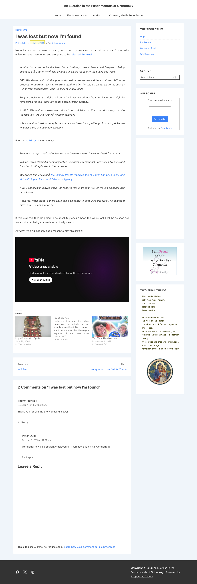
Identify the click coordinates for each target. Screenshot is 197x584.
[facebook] (17, 572)
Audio (96, 15)
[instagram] (33, 572)
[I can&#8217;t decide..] (73, 328)
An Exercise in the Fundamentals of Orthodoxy (98, 6)
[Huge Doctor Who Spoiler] (33, 326)
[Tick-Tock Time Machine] (110, 326)
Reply (25, 422)
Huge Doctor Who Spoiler (28, 338)
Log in (143, 36)
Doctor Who (21, 29)
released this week (81, 54)
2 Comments (58, 43)
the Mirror (30, 140)
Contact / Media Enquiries (124, 15)
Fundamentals (75, 15)
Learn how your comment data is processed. (90, 546)
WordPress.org (147, 54)
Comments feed (148, 48)
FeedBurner (166, 128)
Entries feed (146, 42)
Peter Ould (29, 435)
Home (57, 15)
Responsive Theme (142, 576)
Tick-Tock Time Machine (104, 338)
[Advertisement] (160, 189)
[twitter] (25, 572)
